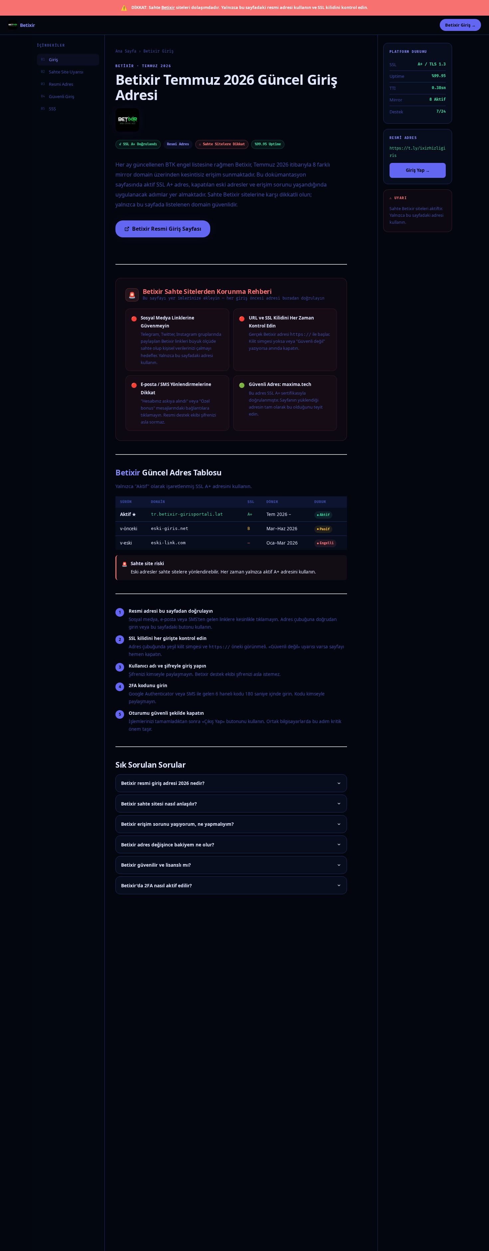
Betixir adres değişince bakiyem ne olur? (167, 844)
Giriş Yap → (418, 170)
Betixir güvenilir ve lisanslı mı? (156, 865)
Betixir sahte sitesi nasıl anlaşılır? (159, 804)
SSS (48, 108)
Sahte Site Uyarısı (62, 71)
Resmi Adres (57, 84)
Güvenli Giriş (57, 96)
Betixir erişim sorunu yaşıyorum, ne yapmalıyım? (177, 824)
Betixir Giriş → (460, 25)
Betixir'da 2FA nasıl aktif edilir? (156, 885)
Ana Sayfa (125, 51)
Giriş (49, 59)
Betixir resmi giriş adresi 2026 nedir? (163, 783)
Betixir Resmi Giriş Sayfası (166, 228)
